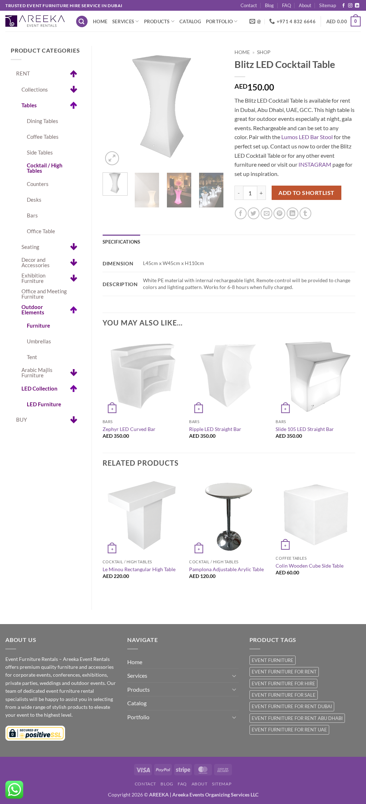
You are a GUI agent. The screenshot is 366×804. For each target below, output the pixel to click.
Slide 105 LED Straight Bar (305, 429)
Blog (269, 5)
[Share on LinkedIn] (292, 213)
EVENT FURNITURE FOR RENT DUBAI (292, 706)
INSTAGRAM (314, 164)
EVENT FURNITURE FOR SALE (284, 695)
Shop (264, 52)
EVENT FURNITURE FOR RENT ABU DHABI (297, 718)
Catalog (190, 21)
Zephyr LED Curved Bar (129, 429)
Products (157, 21)
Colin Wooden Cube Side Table (309, 566)
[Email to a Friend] (266, 213)
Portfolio (219, 21)
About (305, 5)
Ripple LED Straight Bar (215, 429)
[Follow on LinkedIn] (357, 5)
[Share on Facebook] (241, 213)
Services (123, 21)
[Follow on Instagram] (350, 5)
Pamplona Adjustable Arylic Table (226, 569)
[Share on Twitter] (253, 213)
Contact (249, 5)
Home (100, 21)
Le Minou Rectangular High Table (139, 569)
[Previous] (114, 106)
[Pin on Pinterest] (279, 213)
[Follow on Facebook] (343, 5)
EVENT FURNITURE (272, 660)
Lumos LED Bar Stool (307, 136)
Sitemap (327, 5)
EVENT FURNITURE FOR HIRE (283, 683)
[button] (82, 22)
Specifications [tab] (121, 242)
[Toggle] (234, 675)
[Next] (212, 106)
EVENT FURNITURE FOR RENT (284, 672)
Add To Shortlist (306, 193)
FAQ (286, 5)
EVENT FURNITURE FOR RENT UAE (289, 729)
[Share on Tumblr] (305, 213)
